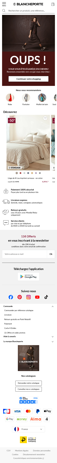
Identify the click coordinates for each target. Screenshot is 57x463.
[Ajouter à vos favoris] (45, 118)
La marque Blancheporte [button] (13, 341)
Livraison (7, 315)
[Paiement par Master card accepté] (28, 411)
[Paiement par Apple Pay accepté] (47, 411)
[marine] (28, 173)
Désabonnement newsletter (34, 454)
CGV (9, 450)
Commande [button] (8, 306)
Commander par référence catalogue (18, 310)
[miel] (32, 173)
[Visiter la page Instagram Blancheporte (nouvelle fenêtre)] (28, 297)
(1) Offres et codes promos (14, 333)
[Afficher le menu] (4, 4)
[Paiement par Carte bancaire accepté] (7, 411)
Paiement (8, 324)
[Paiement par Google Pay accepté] (9, 419)
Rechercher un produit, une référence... (26, 10)
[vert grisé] (40, 173)
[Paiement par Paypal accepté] (38, 411)
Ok (51, 254)
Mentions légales (21, 450)
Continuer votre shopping (28, 79)
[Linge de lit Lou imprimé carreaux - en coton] (28, 142)
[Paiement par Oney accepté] (22, 419)
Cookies (15, 454)
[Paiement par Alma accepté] (36, 419)
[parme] (36, 173)
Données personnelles (41, 450)
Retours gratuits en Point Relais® (17, 319)
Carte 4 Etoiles (10, 328)
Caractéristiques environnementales (27, 458)
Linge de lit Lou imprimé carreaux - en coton (25, 178)
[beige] (17, 173)
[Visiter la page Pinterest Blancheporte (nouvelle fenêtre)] (19, 297)
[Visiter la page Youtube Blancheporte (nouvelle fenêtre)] (37, 297)
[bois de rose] (21, 173)
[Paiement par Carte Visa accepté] (17, 411)
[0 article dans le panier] (53, 4)
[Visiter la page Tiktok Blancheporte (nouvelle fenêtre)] (46, 297)
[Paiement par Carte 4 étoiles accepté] (47, 419)
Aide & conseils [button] (9, 336)
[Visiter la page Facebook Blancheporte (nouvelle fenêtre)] (11, 297)
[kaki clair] (24, 173)
